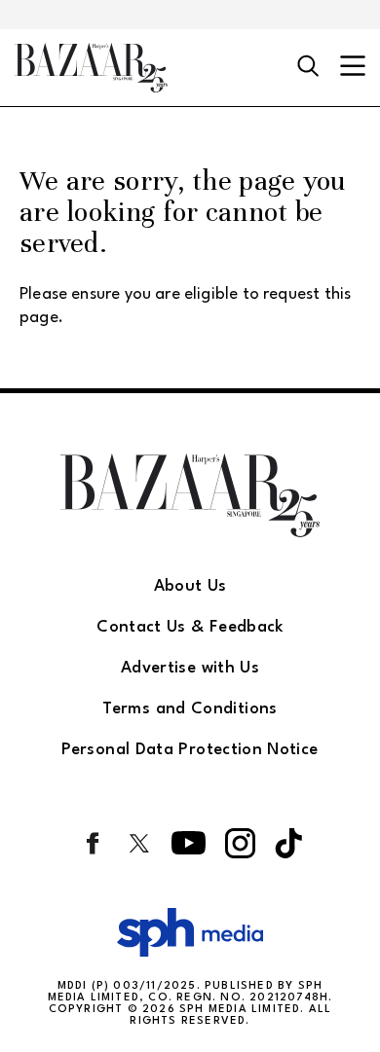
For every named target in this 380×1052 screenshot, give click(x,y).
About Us (190, 586)
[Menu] (352, 67)
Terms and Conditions (189, 709)
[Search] (308, 67)
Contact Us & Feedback (190, 627)
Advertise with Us (190, 668)
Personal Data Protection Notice (189, 750)
